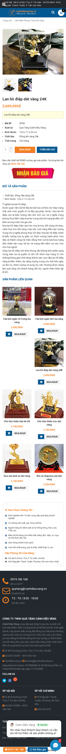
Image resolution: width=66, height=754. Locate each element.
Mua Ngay (25, 149)
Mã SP (8, 123)
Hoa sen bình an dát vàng (17, 476)
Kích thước (10, 132)
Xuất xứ (9, 127)
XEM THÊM (17, 301)
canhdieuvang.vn (13, 661)
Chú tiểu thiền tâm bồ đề (17, 421)
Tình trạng (10, 140)
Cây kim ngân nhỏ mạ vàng (49, 319)
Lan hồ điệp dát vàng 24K (49, 370)
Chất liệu (9, 136)
